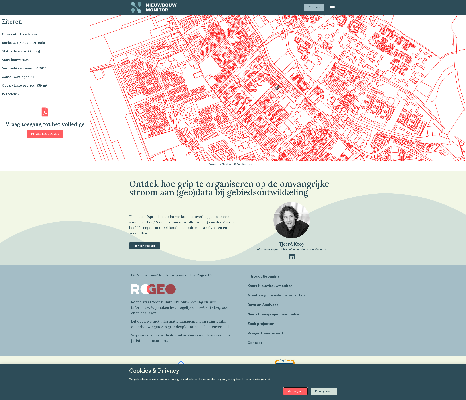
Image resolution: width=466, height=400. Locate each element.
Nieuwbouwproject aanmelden (275, 314)
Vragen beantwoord (265, 333)
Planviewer (227, 164)
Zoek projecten (261, 323)
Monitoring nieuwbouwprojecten (276, 295)
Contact (255, 342)
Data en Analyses (263, 304)
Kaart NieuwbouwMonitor (270, 285)
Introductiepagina (263, 276)
